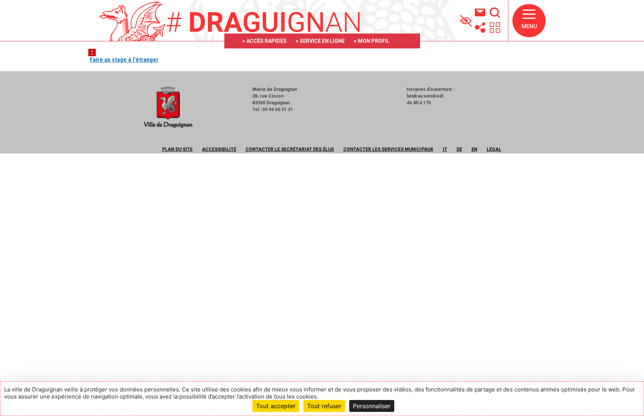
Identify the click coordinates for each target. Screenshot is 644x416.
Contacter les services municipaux (388, 149)
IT (445, 149)
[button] (529, 20)
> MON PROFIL (371, 41)
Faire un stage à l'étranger (124, 59)
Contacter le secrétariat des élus (290, 149)
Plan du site (177, 149)
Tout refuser (324, 406)
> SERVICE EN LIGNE (320, 41)
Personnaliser (372, 406)
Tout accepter (276, 406)
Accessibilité (219, 149)
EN (474, 149)
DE (459, 149)
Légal (494, 149)
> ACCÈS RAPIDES (264, 41)
